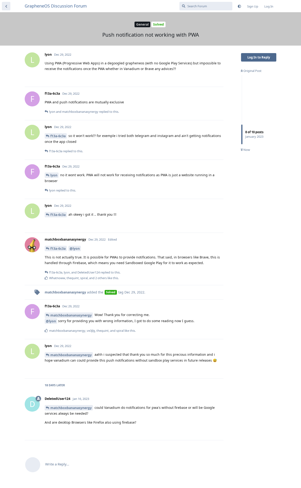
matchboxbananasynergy (71, 315)
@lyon (75, 248)
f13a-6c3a (58, 136)
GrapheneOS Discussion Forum (56, 6)
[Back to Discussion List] (6, 6)
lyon (53, 175)
